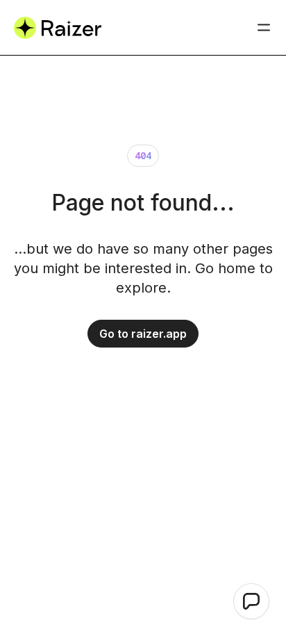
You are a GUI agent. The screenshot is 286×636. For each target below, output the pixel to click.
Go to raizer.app (143, 334)
